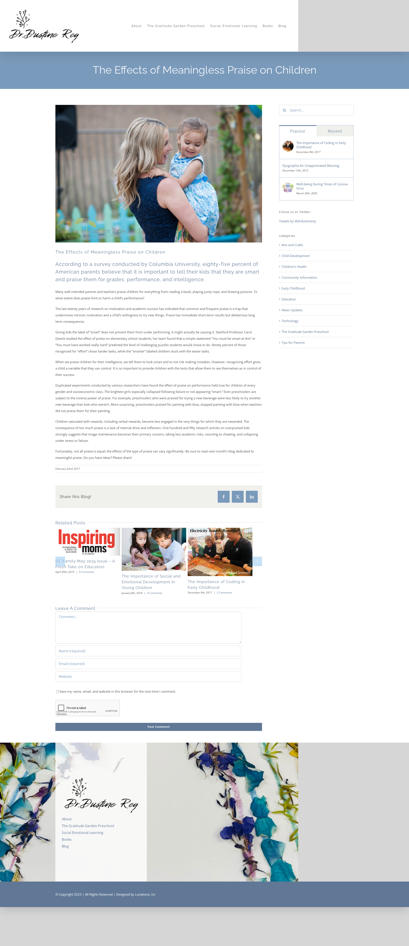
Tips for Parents (293, 342)
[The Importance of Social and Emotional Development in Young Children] (159, 550)
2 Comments (230, 595)
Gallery (97, 542)
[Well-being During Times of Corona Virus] (288, 185)
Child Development (296, 256)
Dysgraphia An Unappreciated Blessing (310, 165)
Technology (290, 321)
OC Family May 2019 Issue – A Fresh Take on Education (81, 542)
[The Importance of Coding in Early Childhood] (228, 553)
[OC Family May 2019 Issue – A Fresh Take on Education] (89, 542)
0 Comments (86, 573)
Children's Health (294, 266)
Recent (335, 131)
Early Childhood (293, 288)
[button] (60, 562)
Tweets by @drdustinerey (297, 221)
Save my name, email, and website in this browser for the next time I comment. (118, 693)
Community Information (299, 277)
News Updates (292, 310)
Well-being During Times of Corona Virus (322, 186)
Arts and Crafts (292, 245)
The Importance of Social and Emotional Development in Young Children (150, 550)
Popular (297, 131)
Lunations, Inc (145, 896)
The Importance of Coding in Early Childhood (220, 553)
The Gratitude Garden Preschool (305, 332)
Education (289, 299)
